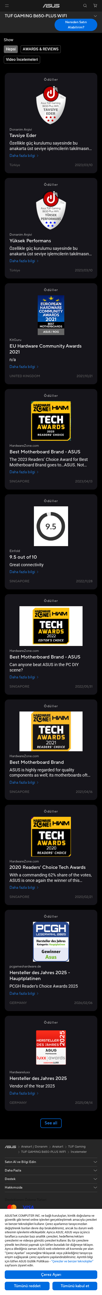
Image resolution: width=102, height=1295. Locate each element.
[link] (51, 6)
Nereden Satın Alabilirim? (76, 25)
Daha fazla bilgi (22, 155)
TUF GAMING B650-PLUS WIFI (36, 16)
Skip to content (3, 14)
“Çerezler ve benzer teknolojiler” (72, 1261)
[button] (7, 6)
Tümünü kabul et (75, 1286)
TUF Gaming (77, 1147)
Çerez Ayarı (51, 1274)
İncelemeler (79, 1152)
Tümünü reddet (27, 1286)
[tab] (11, 49)
